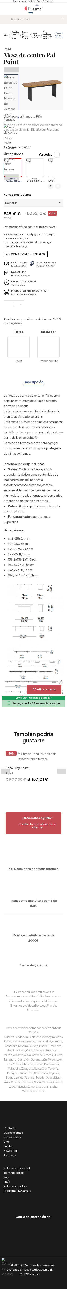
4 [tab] (37, 790)
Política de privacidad (17, 1168)
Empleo (8, 1146)
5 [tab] (41, 790)
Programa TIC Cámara (17, 1190)
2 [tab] (30, 790)
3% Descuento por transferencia (33, 869)
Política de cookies (15, 1186)
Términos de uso (14, 1172)
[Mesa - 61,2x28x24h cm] (35, 167)
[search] (8, 19)
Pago (7, 1177)
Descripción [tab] (33, 382)
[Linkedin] (33, 1201)
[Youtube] (50, 1201)
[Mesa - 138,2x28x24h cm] (57, 167)
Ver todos (45, 154)
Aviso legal (10, 1155)
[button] (33, 823)
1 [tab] (26, 790)
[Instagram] (42, 1201)
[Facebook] (17, 1201)
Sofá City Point (17, 768)
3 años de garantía (33, 965)
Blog (7, 1141)
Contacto (10, 1128)
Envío (7, 1181)
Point (7, 49)
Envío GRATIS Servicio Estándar (33, 697)
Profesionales (12, 1137)
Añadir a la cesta (44, 689)
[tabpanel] (33, 767)
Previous (11, 69)
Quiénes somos (13, 1132)
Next (11, 177)
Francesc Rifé (32, 116)
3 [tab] (33, 790)
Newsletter (10, 1150)
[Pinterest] (25, 1201)
